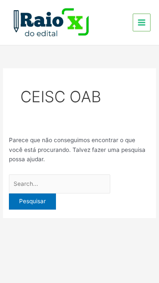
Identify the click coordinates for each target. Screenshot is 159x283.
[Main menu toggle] (142, 23)
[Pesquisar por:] (59, 183)
